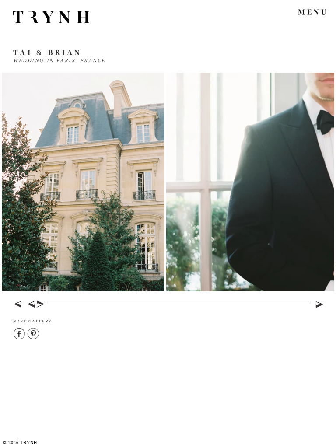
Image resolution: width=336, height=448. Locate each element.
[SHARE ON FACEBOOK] (19, 334)
